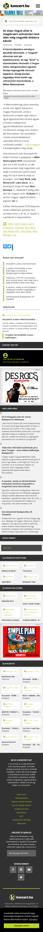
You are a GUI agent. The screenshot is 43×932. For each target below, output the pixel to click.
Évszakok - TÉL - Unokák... (32, 745)
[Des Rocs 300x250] (21, 402)
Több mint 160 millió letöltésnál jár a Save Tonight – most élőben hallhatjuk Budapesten (20, 450)
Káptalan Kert (8, 601)
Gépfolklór (6, 582)
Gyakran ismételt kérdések (21, 801)
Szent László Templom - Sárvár (32, 604)
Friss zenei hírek (9, 408)
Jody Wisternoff (11, 231)
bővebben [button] (33, 919)
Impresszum (21, 794)
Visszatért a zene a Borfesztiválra (21, 264)
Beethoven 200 (8, 676)
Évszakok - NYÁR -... (31, 679)
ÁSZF (21, 816)
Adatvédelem (21, 812)
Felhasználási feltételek (21, 820)
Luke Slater (26, 231)
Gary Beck (30, 227)
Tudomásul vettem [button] (21, 926)
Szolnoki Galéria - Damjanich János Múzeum (32, 620)
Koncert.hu (7, 548)
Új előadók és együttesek (14, 558)
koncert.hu (28, 45)
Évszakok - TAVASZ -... (32, 712)
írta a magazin (32, 144)
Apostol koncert (9, 742)
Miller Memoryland (17, 223)
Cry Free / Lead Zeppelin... (32, 728)
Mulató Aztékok (9, 571)
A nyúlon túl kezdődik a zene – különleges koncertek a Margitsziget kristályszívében (19, 270)
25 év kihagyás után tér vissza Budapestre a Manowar (16, 418)
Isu (14, 234)
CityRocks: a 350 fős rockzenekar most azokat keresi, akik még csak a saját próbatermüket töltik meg (22, 280)
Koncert (15, 805)
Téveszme (27, 571)
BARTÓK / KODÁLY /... (11, 712)
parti (31, 223)
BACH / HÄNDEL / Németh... (32, 695)
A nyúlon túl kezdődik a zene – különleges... (20, 336)
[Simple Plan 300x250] (21, 657)
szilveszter (8, 227)
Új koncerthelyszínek (12, 588)
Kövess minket (9, 538)
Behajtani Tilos (29, 582)
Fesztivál (18, 45)
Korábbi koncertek (21, 809)
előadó (21, 805)
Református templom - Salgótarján (11, 620)
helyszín (28, 805)
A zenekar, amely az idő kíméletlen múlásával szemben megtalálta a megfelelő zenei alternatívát (21, 289)
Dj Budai (19, 227)
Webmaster (21, 823)
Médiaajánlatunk (21, 798)
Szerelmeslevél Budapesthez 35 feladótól (20, 298)
